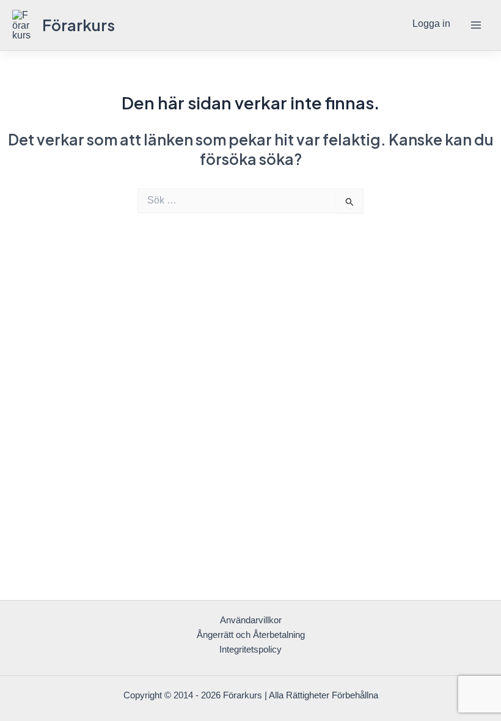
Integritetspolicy (250, 649)
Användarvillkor (251, 620)
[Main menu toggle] (476, 25)
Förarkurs (78, 25)
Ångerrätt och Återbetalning (251, 635)
